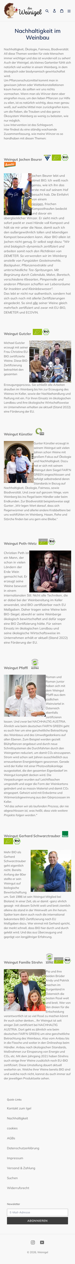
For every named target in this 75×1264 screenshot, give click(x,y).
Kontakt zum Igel (19, 1108)
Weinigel (42, 1252)
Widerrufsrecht (18, 1188)
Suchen (12, 1178)
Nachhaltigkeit (17, 1118)
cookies (12, 1128)
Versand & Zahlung (21, 1168)
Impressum (15, 1158)
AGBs (11, 1138)
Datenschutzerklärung (23, 1148)
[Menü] (69, 10)
